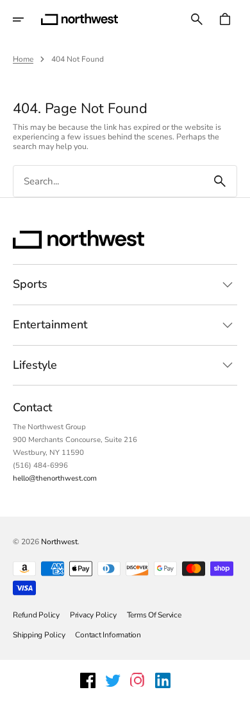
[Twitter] (113, 680)
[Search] (220, 181)
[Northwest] (79, 19)
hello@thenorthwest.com (55, 478)
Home (23, 59)
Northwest (59, 542)
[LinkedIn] (163, 680)
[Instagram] (138, 680)
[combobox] (108, 181)
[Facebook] (88, 680)
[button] (27, 19)
